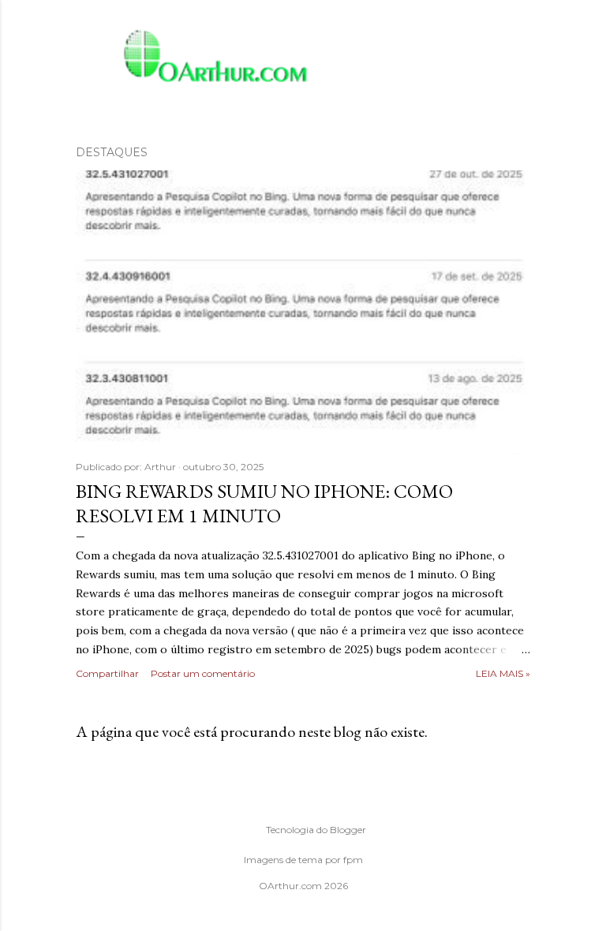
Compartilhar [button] (107, 673)
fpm (353, 860)
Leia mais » (503, 673)
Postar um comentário (203, 673)
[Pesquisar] (520, 43)
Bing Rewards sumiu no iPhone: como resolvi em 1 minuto (264, 503)
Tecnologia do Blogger (316, 830)
